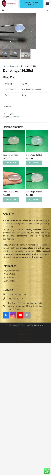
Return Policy (10, 277)
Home (5, 66)
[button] (47, 17)
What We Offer (10, 274)
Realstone (38, 325)
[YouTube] (20, 315)
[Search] (3, 10)
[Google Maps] (27, 315)
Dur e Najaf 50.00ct (10, 155)
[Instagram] (13, 315)
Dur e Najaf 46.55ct (10, 192)
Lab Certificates (10, 281)
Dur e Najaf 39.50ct (34, 192)
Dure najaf (14, 66)
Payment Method (11, 270)
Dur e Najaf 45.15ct (34, 155)
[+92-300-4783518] (5, 298)
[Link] (9, 3)
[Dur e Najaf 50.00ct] (14, 141)
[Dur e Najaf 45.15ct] (37, 141)
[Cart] (48, 10)
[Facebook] (6, 315)
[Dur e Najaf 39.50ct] (37, 178)
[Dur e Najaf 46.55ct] (14, 178)
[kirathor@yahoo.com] (5, 294)
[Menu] (48, 4)
